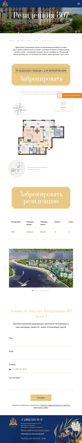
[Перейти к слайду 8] (45, 290)
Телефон (12, 364)
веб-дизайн (36, 438)
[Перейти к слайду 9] (47, 290)
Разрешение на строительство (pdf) (32, 434)
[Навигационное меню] (79, 3)
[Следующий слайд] (76, 268)
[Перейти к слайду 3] (36, 290)
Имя (10, 338)
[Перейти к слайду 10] (49, 290)
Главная (12, 41)
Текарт (43, 438)
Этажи (28, 41)
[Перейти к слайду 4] (38, 290)
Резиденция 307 (48, 41)
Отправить (41, 398)
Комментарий (14, 378)
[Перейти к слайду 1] (32, 290)
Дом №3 (20, 41)
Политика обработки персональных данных (35, 430)
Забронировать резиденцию (41, 198)
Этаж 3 (36, 41)
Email (11, 351)
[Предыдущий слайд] (5, 268)
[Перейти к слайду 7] (43, 290)
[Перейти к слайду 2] (34, 290)
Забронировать (41, 79)
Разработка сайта (26, 438)
